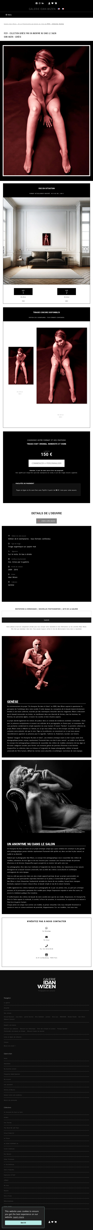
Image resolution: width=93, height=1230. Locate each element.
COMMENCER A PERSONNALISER (46, 463)
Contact (6, 1042)
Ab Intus (6, 1185)
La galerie (7, 1002)
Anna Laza (55, 1017)
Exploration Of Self (9, 1175)
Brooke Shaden (72, 1017)
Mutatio (6, 1190)
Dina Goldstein (39, 1017)
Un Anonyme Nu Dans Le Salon (43, 33)
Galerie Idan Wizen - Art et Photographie (17, 24)
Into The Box (8, 1122)
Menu (10, 15)
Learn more (18, 1217)
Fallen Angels (8, 1206)
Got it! (23, 1222)
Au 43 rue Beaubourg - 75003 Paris (46, 958)
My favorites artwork (10, 1069)
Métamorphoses (8, 1201)
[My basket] (55, 3)
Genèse (18, 36)
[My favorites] (52, 3)
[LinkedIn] (44, 3)
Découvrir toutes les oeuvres (35, 1031)
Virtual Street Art (9, 1133)
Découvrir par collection (11, 1029)
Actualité (6, 1008)
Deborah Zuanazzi (9, 1019)
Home (5, 1058)
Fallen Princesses (9, 1159)
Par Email (46, 940)
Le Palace (7, 1138)
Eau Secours (7, 1154)
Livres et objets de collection (12, 1037)
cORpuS (6, 1180)
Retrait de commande (10, 1100)
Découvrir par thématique (27, 1029)
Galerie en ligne (39, 24)
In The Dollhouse (9, 1164)
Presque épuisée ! (62, 1029)
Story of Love (8, 1196)
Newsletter (7, 1063)
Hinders (6, 1117)
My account (7, 1079)
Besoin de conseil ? (10, 1046)
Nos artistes (7, 1013)
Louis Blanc (19, 1017)
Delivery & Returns (9, 1090)
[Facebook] (37, 3)
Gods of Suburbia (9, 1170)
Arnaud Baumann (9, 1017)
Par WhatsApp (46, 931)
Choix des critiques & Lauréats (46, 1029)
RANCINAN (63, 1017)
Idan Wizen (81, 1017)
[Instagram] (39, 3)
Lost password (8, 1084)
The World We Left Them (11, 1128)
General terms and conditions (13, 1095)
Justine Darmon (28, 1017)
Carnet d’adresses (9, 1149)
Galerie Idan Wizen (42, 8)
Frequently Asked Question (12, 1074)
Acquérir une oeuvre (10, 1025)
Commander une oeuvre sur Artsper (14, 1031)
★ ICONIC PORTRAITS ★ (11, 1143)
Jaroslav (48, 1017)
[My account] (49, 3)
